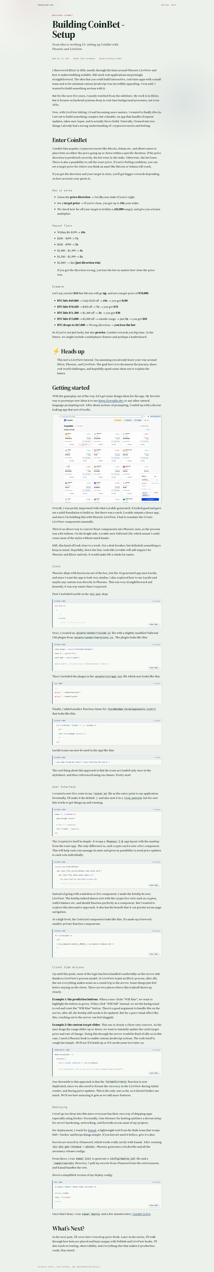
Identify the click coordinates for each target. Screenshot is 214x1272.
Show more (153, 624)
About (173, 5)
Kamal (92, 1130)
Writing (165, 5)
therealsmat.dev (46, 5)
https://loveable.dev (111, 401)
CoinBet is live (141, 1214)
